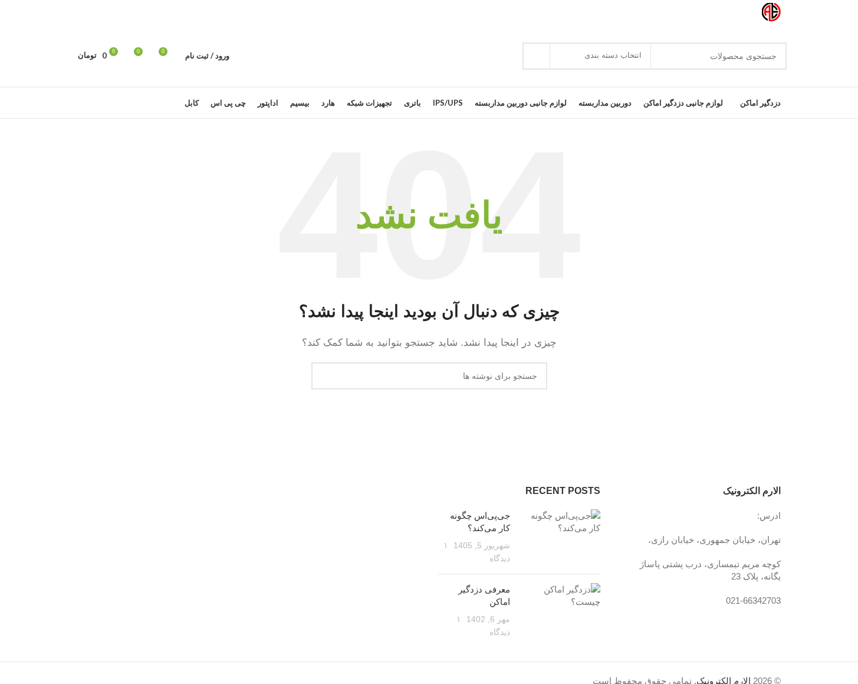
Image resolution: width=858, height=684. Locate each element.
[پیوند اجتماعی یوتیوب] (106, 13)
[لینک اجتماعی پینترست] (92, 13)
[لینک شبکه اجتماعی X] (134, 13)
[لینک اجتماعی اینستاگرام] (120, 13)
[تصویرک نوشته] (559, 537)
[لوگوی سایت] (771, 11)
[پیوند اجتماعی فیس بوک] (149, 13)
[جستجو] (536, 56)
